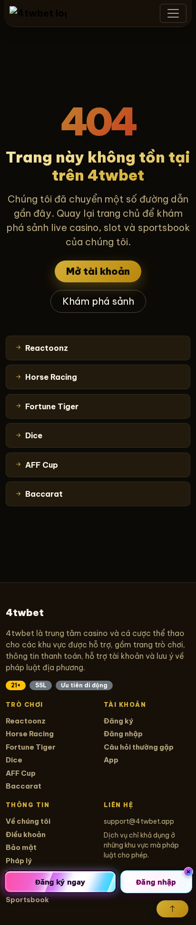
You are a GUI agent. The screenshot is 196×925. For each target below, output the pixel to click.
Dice (14, 759)
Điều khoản (26, 834)
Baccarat (23, 785)
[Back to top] (172, 908)
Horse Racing (30, 733)
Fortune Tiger (31, 747)
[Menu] (173, 13)
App (111, 759)
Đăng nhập (123, 733)
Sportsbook (27, 899)
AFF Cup (21, 773)
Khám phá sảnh (98, 301)
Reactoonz (26, 720)
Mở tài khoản (98, 271)
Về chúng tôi (28, 821)
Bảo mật (21, 847)
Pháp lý (19, 860)
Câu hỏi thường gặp (139, 747)
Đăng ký (118, 720)
